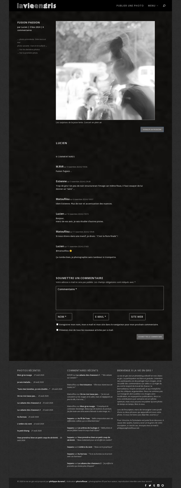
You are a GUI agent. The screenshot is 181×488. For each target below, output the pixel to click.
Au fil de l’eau (84, 418)
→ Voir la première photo (27, 53)
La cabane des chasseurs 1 (29, 410)
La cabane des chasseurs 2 (29, 403)
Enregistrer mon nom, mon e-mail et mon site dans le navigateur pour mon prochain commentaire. (108, 324)
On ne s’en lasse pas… (26, 396)
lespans (70, 418)
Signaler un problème (152, 129)
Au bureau (22, 417)
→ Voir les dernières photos (28, 49)
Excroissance (86, 384)
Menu (152, 6)
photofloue (81, 481)
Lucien (24, 27)
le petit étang (23, 430)
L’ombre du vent (24, 423)
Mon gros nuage (24, 375)
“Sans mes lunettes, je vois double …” (33, 389)
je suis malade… (24, 382)
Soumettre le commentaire (150, 337)
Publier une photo (130, 6)
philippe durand (57, 481)
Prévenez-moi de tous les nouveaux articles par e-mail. (86, 330)
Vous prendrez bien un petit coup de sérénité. (37, 437)
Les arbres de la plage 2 (88, 428)
